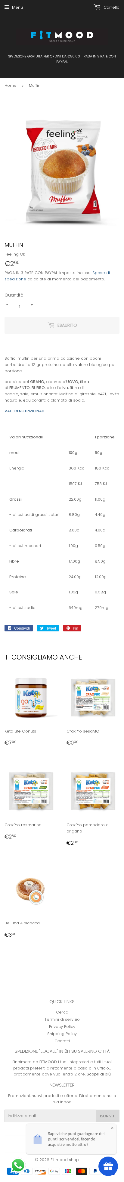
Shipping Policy (62, 1034)
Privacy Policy (62, 1026)
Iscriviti (108, 1116)
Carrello (110, 7)
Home (11, 85)
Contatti (62, 1041)
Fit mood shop (65, 1160)
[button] (18, 1165)
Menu (17, 7)
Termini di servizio (62, 1019)
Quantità (14, 295)
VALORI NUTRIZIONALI (24, 411)
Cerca (62, 1012)
